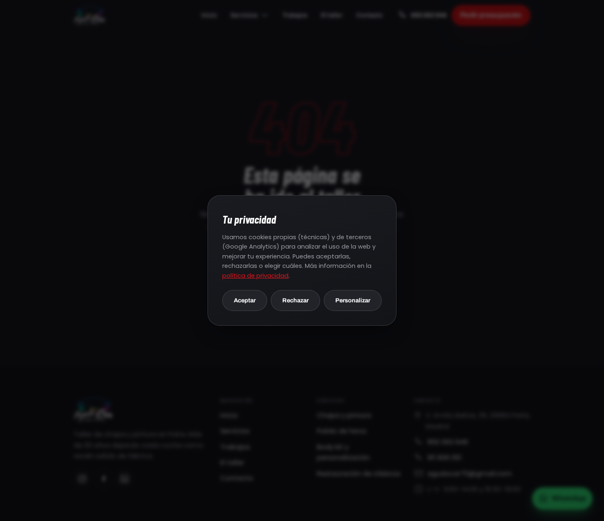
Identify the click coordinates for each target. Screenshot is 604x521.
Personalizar (352, 300)
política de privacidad (255, 276)
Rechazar (295, 300)
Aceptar (245, 300)
